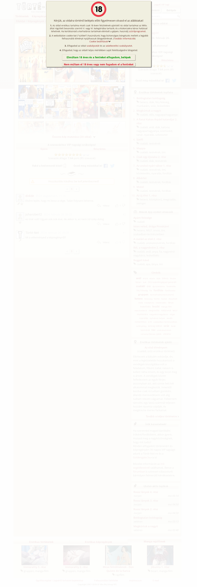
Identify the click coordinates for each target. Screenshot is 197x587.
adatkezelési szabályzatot (119, 45)
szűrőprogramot (137, 31)
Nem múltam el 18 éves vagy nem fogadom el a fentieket (99, 64)
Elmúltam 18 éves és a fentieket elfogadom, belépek (99, 57)
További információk (124, 38)
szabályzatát (93, 45)
